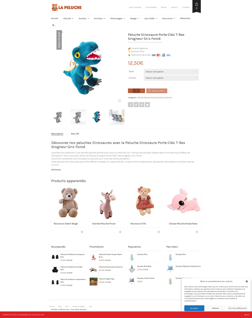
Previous (52, 66)
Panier (164, 7)
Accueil (54, 18)
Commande (150, 7)
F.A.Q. (67, 306)
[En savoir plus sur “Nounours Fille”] (159, 232)
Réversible (185, 18)
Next (122, 66)
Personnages (116, 18)
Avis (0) (75, 133)
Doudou (82, 18)
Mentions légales (79, 306)
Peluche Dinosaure (141, 42)
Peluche (67, 18)
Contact (186, 7)
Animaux (98, 18)
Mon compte (135, 7)
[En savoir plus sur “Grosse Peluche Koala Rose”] (197, 232)
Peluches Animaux (155, 42)
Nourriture (167, 18)
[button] (246, 281)
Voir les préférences (237, 308)
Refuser (215, 308)
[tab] (59, 134)
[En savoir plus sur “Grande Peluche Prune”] (120, 232)
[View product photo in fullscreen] (119, 101)
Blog (59, 306)
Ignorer (246, 315)
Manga (133, 18)
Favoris (174, 7)
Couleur (132, 78)
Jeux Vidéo (149, 18)
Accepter (194, 308)
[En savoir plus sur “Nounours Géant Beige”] (82, 232)
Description (57, 133)
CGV (90, 306)
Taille (131, 71)
